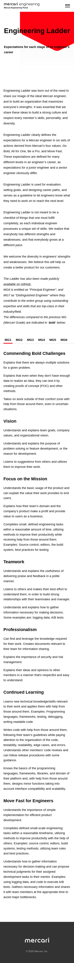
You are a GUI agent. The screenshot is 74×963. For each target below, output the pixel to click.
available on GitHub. (17, 284)
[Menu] (67, 5)
